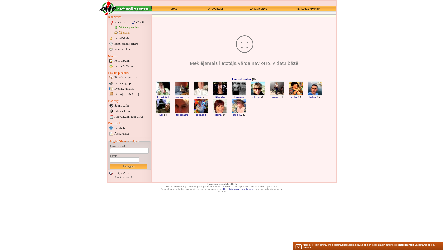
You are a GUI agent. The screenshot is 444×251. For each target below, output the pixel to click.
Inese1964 (163, 97)
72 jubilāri (124, 32)
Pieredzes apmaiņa (126, 77)
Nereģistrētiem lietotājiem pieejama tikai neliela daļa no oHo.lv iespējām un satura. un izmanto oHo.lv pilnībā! (369, 246)
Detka (294, 97)
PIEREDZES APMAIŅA (308, 9)
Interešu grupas (123, 83)
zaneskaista (182, 114)
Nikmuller (220, 97)
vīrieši (140, 22)
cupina (218, 114)
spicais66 (201, 114)
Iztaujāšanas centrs (126, 43)
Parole (113, 155)
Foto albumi (122, 60)
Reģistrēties (121, 173)
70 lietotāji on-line (129, 27)
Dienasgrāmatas (124, 88)
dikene (255, 97)
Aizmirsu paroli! (123, 177)
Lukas (312, 97)
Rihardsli (239, 97)
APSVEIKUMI (215, 9)
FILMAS (173, 9)
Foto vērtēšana (123, 66)
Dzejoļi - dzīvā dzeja (127, 94)
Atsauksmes (121, 133)
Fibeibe (275, 97)
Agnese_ (180, 97)
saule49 (237, 114)
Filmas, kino (122, 111)
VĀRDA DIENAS (258, 9)
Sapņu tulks (121, 105)
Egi (161, 114)
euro (199, 97)
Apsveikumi (128, 116)
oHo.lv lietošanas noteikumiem (238, 189)
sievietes (119, 22)
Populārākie (122, 38)
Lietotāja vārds (118, 146)
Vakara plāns (122, 49)
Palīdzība (120, 128)
